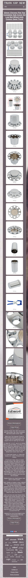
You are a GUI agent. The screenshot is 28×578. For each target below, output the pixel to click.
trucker (8, 555)
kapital (8, 552)
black (20, 552)
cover (15, 542)
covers (9, 542)
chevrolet (18, 556)
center (12, 557)
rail (7, 539)
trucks (7, 548)
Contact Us (14, 569)
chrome (16, 545)
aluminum (14, 561)
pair (6, 542)
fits (16, 550)
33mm (23, 556)
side (15, 555)
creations (20, 555)
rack (12, 555)
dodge (7, 545)
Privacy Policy (14, 572)
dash (10, 548)
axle (15, 552)
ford (22, 545)
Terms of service (14, 574)
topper (11, 545)
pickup (21, 548)
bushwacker (10, 550)
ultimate (14, 559)
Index (14, 567)
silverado (13, 539)
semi (21, 559)
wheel (14, 547)
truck (20, 539)
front (12, 552)
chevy (21, 542)
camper (20, 550)
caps (8, 559)
